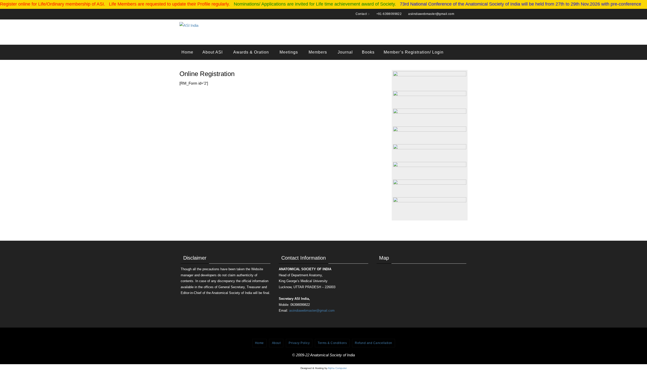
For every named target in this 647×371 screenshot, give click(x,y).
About (276, 343)
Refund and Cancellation (373, 343)
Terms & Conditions (332, 343)
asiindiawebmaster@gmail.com (431, 14)
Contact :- (363, 14)
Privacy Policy (299, 343)
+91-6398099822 (389, 14)
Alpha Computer (337, 368)
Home (259, 343)
